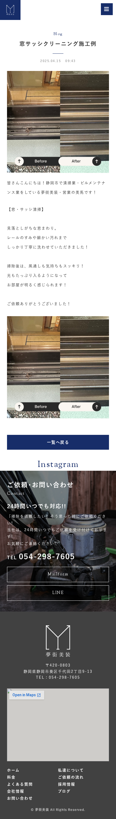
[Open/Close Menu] (107, 9)
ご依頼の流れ (71, 777)
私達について (71, 770)
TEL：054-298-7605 (58, 677)
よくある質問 (20, 784)
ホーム (13, 770)
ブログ (64, 791)
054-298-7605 (41, 556)
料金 (11, 777)
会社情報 (15, 791)
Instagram (58, 465)
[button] (58, 442)
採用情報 (66, 784)
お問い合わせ (20, 798)
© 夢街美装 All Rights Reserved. (58, 809)
